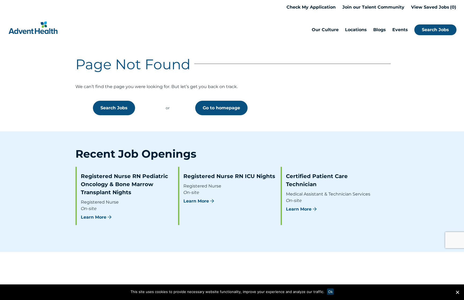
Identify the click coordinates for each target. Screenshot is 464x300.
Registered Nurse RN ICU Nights (229, 176)
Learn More (93, 217)
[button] (457, 292)
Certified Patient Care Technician (317, 180)
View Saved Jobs (433, 7)
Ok (330, 292)
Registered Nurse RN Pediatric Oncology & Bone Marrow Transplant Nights (124, 184)
